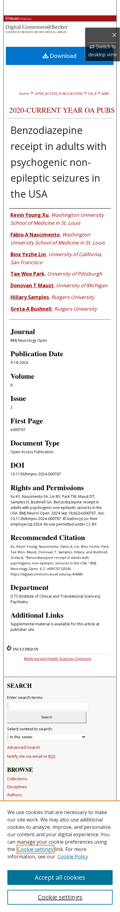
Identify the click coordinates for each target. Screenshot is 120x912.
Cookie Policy (73, 856)
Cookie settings (36, 849)
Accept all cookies (60, 877)
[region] (60, 856)
